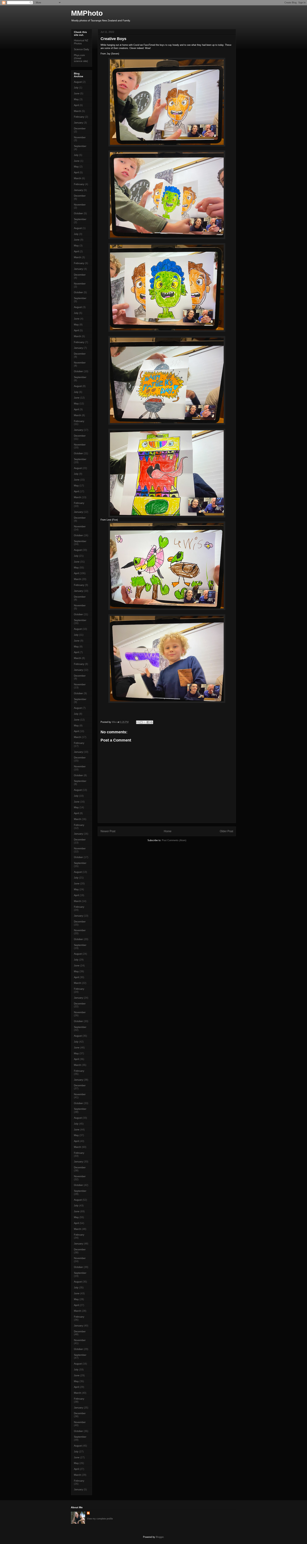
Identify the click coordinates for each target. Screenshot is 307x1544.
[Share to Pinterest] (151, 722)
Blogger (159, 1537)
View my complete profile (100, 1518)
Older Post (226, 831)
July (76, 87)
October (78, 213)
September (80, 146)
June (76, 93)
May (76, 99)
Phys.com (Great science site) (81, 58)
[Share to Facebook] (148, 722)
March (77, 111)
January (78, 122)
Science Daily (81, 49)
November (80, 137)
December (80, 128)
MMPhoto (87, 13)
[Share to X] (144, 722)
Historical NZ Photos (81, 42)
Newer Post (108, 831)
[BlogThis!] (141, 722)
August (78, 81)
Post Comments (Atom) (174, 840)
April (76, 105)
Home (167, 831)
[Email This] (138, 722)
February (79, 116)
